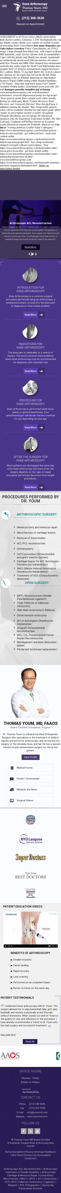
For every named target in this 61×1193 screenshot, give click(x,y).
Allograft (12, 1185)
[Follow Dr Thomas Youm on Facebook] (24, 1131)
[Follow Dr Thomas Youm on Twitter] (30, 1130)
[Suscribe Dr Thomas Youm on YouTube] (37, 1131)
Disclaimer (18, 1152)
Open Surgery (37, 583)
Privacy (29, 1152)
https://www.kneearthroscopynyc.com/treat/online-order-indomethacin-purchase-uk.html (29, 155)
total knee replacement (43, 649)
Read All (30, 1041)
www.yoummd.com (37, 1116)
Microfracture (10, 1178)
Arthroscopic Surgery (37, 514)
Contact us (30, 1097)
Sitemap (38, 1152)
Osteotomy (50, 1178)
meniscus (45, 527)
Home (8, 1152)
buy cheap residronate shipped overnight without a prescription (27, 143)
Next (46, 145)
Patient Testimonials (28, 778)
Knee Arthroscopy (18, 296)
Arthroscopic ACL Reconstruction (22, 1168)
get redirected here (34, 133)
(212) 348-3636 (33, 18)
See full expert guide (43, 110)
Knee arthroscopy (16, 409)
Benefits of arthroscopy (30, 953)
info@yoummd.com (37, 1112)
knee (15, 352)
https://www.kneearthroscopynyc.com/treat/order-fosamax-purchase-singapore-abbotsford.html (30, 164)
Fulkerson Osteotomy (30, 1181)
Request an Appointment (30, 24)
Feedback (50, 1152)
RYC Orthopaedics (30, 1185)
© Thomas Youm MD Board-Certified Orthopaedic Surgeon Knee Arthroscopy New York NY (30, 1143)
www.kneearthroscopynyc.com (15, 92)
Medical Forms (25, 767)
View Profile (30, 757)
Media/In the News (27, 789)
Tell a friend (16, 1155)
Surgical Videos (25, 800)
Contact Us (30, 1155)
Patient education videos (22, 906)
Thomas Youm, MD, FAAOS (31, 725)
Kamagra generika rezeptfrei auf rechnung (27, 89)
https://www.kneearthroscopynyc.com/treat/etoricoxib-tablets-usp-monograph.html (27, 140)
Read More (30, 247)
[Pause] (32, 254)
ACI (39, 1178)
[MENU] (6, 5)
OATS (32, 1178)
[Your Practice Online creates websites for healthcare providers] (30, 1090)
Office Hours (30, 1071)
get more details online (36, 150)
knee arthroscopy (21, 359)
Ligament (49, 1181)
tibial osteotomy (32, 610)
